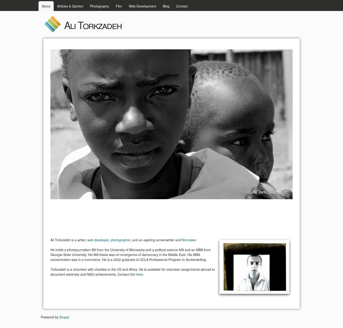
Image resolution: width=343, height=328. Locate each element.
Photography (99, 6)
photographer (120, 240)
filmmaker (189, 240)
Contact (182, 6)
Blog (166, 6)
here (139, 274)
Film (119, 6)
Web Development (142, 6)
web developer (98, 240)
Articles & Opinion (70, 6)
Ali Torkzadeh (93, 25)
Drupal (64, 317)
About (46, 6)
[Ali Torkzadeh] (52, 31)
